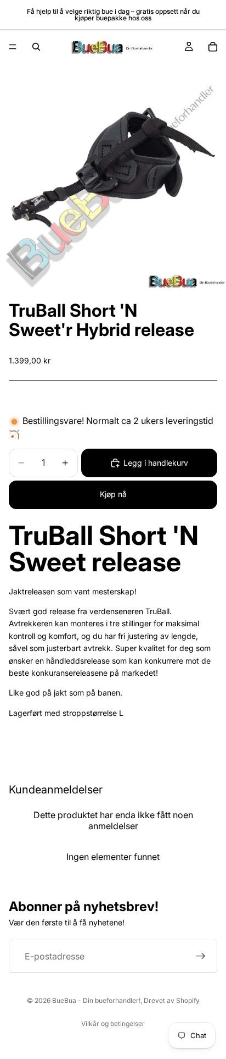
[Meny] (12, 46)
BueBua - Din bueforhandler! (96, 1000)
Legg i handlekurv (155, 462)
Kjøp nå (113, 494)
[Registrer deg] (200, 956)
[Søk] (36, 47)
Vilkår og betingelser (113, 1023)
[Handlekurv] (213, 47)
